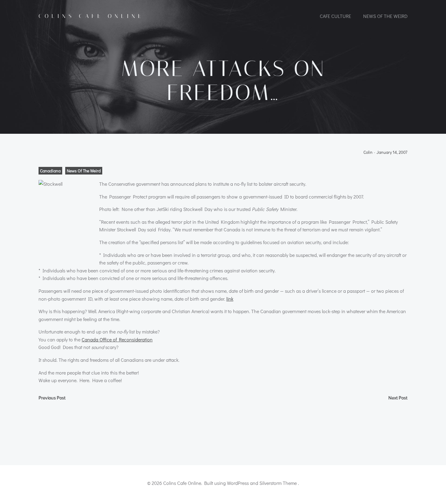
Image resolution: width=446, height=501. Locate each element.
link (229, 298)
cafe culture (335, 16)
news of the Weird (385, 16)
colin (368, 152)
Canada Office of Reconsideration (117, 339)
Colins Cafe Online (91, 16)
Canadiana (50, 171)
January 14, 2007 (392, 152)
